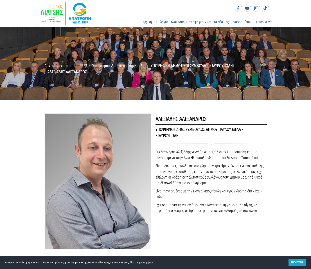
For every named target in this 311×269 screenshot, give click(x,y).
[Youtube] (247, 8)
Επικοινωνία (264, 22)
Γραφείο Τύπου (241, 22)
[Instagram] (256, 8)
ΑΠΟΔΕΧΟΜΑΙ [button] (297, 262)
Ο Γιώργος (161, 22)
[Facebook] (238, 8)
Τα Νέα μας (221, 22)
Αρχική (147, 22)
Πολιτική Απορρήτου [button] (141, 262)
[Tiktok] (265, 8)
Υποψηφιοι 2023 (200, 22)
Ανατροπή (178, 22)
